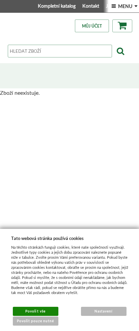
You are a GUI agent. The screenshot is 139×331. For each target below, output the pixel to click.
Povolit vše (35, 311)
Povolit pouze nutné (35, 321)
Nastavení (103, 311)
